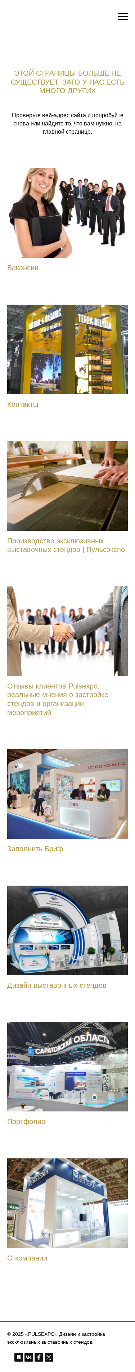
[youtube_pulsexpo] (101, 1356)
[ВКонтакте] (28, 1357)
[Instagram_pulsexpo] (73, 1356)
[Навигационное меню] (123, 16)
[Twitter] (49, 1357)
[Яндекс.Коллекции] (18, 1357)
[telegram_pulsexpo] (60, 1356)
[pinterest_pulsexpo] (87, 1356)
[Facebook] (39, 1357)
